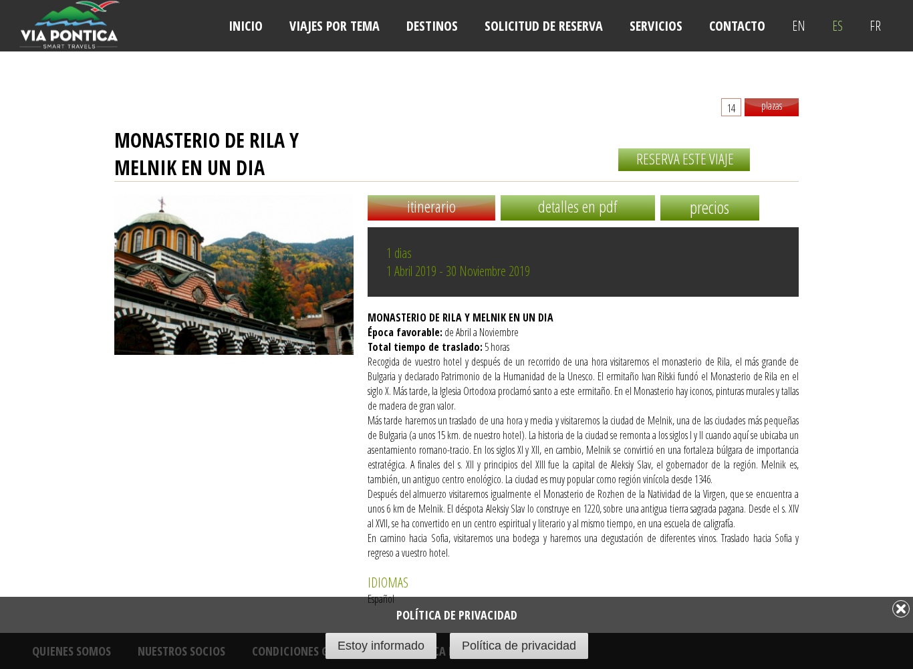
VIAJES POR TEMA (334, 26)
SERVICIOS (656, 26)
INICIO (246, 26)
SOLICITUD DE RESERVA (544, 26)
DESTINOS (432, 26)
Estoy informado (381, 645)
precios (709, 207)
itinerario (431, 206)
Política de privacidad (519, 645)
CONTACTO (737, 26)
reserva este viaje (685, 158)
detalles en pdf (577, 206)
